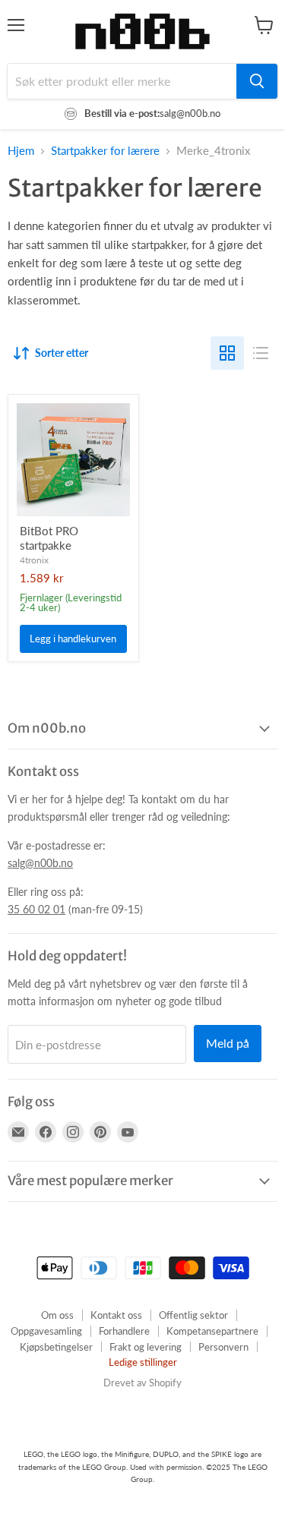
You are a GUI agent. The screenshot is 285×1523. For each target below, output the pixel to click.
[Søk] (256, 81)
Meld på (227, 1043)
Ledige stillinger (143, 1362)
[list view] (260, 353)
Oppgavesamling (46, 1331)
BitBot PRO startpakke (49, 538)
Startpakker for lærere (105, 150)
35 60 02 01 (36, 909)
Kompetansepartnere (212, 1331)
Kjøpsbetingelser (56, 1347)
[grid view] (227, 353)
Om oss (57, 1315)
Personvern (223, 1347)
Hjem (21, 150)
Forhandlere (124, 1331)
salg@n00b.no (40, 862)
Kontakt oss (116, 1315)
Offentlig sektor (193, 1315)
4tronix (34, 560)
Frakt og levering (145, 1347)
